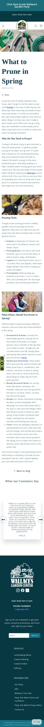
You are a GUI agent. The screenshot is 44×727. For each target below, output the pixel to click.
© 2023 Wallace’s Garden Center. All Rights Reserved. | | (22, 724)
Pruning (10, 107)
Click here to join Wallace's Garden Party (22, 5)
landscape (31, 173)
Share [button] (6, 95)
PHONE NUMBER (22, 606)
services (19, 648)
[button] (3, 26)
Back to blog (23, 471)
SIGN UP (34, 635)
